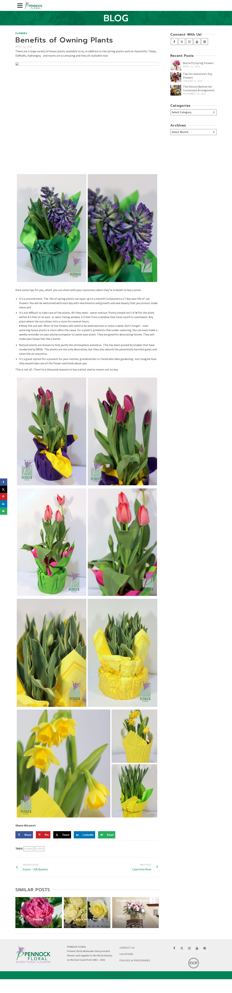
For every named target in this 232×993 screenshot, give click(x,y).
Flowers (21, 33)
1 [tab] (72, 926)
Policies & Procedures (135, 960)
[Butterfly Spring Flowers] (175, 64)
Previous (18, 912)
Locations (126, 954)
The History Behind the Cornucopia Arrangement (199, 88)
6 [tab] (93, 926)
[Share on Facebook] (3, 482)
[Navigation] (19, 5)
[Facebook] (174, 41)
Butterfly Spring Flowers (198, 63)
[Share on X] (3, 489)
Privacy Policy (126, 975)
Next (155, 912)
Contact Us (127, 947)
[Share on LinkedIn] (3, 503)
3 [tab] (80, 926)
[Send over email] (3, 511)
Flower (28, 848)
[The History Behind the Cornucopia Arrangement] (175, 90)
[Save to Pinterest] (3, 496)
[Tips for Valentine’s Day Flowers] (175, 77)
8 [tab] (102, 926)
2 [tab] (76, 926)
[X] (181, 41)
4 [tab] (85, 926)
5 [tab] (89, 926)
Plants (39, 848)
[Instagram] (189, 41)
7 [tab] (98, 926)
